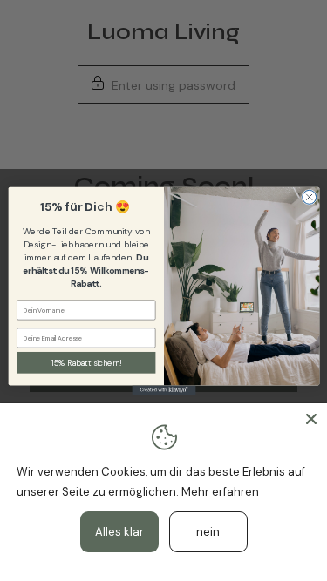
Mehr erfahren (220, 491)
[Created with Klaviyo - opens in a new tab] (163, 390)
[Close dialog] (309, 197)
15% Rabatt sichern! (85, 362)
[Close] (311, 419)
